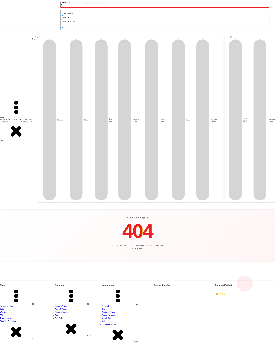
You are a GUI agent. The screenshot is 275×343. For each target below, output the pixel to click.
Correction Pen (135, 120)
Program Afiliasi (61, 306)
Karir (103, 321)
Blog (103, 309)
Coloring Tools (27, 119)
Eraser (188, 120)
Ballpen (86, 120)
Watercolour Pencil (271, 120)
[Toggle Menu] (32, 35)
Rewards (58, 315)
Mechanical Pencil (214, 120)
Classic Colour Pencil (245, 120)
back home (150, 245)
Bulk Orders (59, 318)
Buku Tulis (110, 120)
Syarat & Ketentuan (109, 315)
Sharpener (60, 120)
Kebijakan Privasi (108, 312)
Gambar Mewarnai (109, 324)
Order (2, 309)
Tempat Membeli (6, 318)
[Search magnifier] (61, 5)
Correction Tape (162, 120)
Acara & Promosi (61, 309)
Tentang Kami (5, 119)
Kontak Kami (27, 122)
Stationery (15, 119)
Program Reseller (61, 312)
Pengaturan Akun (6, 306)
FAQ (1, 315)
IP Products (4, 122)
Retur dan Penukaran (8, 321)
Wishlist (3, 312)
